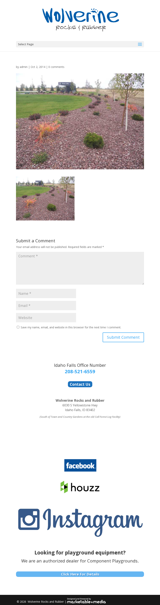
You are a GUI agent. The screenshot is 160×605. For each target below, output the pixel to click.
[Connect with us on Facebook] (80, 471)
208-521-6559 (80, 371)
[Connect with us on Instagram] (80, 537)
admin (24, 67)
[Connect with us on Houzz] (80, 492)
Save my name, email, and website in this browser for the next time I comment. (71, 327)
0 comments (56, 67)
